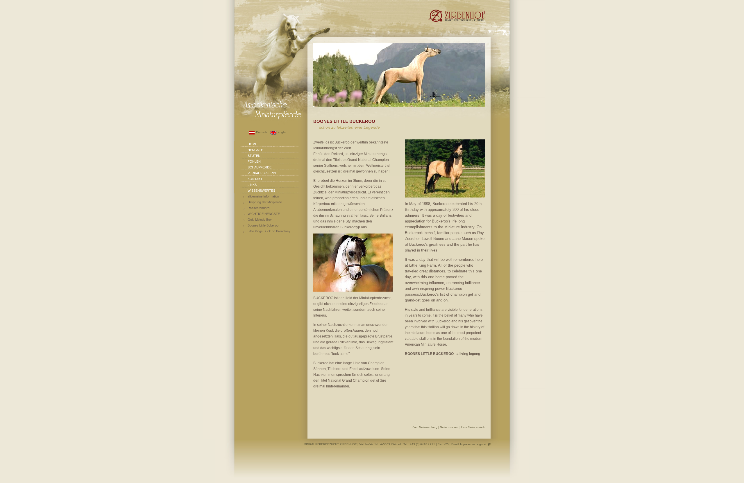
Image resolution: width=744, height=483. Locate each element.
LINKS (252, 184)
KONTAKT (255, 179)
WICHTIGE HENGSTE (264, 214)
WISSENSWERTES (261, 190)
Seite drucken (449, 427)
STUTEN (254, 155)
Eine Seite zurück (473, 427)
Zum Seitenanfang (425, 427)
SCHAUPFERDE (259, 167)
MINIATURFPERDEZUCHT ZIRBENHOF (330, 444)
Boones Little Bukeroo (263, 225)
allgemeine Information (263, 196)
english (282, 132)
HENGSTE (255, 150)
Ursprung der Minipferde (265, 202)
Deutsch (261, 132)
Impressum (467, 444)
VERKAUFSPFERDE (262, 173)
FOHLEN (254, 161)
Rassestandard (258, 208)
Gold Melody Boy (260, 219)
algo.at (481, 444)
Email (455, 444)
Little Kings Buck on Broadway (269, 231)
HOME (252, 144)
